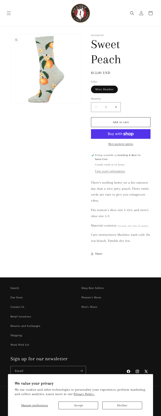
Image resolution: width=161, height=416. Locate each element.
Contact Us (17, 306)
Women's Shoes (91, 297)
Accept (78, 405)
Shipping (16, 335)
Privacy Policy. (84, 394)
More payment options (120, 144)
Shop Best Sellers (92, 288)
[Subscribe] (81, 371)
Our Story (16, 297)
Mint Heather (104, 89)
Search (14, 288)
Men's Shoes (89, 306)
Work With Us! (19, 344)
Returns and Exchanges (25, 325)
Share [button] (98, 253)
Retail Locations (20, 316)
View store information (110, 171)
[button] (8, 13)
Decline (122, 405)
